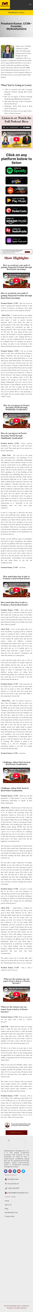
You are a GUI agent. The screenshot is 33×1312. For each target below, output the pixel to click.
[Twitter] (23, 1171)
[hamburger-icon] (30, 4)
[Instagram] (10, 1171)
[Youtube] (19, 1171)
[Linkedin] (14, 1171)
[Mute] (24, 127)
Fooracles (10, 1308)
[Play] (4, 127)
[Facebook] (5, 1171)
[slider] (27, 127)
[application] (16, 127)
